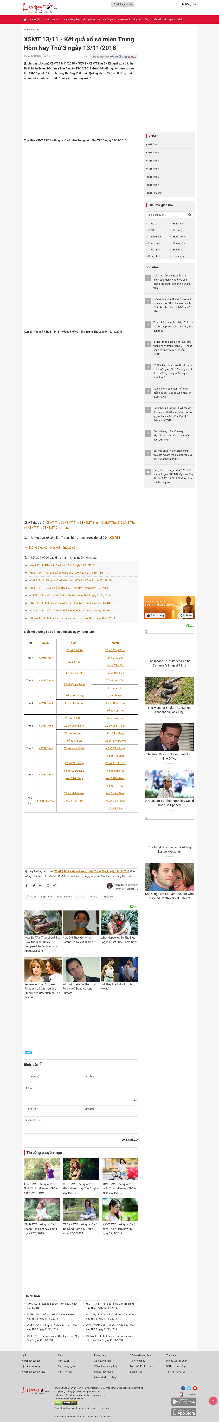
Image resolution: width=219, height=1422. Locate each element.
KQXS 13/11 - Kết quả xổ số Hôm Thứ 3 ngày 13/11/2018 (62, 565)
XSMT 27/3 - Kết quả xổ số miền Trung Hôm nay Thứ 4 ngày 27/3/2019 (119, 1229)
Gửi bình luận (129, 1139)
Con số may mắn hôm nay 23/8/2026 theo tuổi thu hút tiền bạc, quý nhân (171, 435)
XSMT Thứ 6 (152, 177)
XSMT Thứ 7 (152, 185)
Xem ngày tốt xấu (31, 1360)
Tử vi (46, 19)
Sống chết (154, 256)
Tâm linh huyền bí (175, 1371)
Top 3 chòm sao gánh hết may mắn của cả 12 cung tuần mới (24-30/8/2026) (172, 392)
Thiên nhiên (155, 236)
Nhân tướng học (106, 19)
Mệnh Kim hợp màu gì (105, 1377)
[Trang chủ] (25, 19)
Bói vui (55, 19)
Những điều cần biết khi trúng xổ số (51, 547)
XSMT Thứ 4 (152, 160)
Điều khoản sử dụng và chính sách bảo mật (86, 1416)
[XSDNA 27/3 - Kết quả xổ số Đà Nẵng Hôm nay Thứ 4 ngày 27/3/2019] (81, 1209)
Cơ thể (152, 230)
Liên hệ (111, 1416)
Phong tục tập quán (176, 1360)
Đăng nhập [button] (191, 4)
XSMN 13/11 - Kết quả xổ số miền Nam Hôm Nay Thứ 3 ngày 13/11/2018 (71, 580)
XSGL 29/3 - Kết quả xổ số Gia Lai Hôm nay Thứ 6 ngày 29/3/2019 (80, 1188)
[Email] (48, 886)
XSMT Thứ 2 (152, 144)
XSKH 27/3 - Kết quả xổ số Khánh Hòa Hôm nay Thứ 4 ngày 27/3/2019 (40, 1229)
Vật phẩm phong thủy (105, 1366)
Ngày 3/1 (108, 896)
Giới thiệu (58, 1416)
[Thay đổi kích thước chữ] (85, 56)
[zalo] (41, 886)
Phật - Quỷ (154, 243)
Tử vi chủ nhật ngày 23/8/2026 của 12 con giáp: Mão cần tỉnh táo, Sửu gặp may (173, 326)
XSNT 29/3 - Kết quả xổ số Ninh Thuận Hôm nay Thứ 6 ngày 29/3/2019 (41, 1188)
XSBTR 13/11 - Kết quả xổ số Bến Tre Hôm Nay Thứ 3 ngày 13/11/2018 (70, 595)
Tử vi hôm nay (137, 1360)
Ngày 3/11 (95, 896)
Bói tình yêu (136, 1371)
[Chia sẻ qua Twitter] (34, 886)
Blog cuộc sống (141, 19)
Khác (180, 19)
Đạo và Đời (124, 19)
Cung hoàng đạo (71, 19)
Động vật (178, 223)
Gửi (136, 1100)
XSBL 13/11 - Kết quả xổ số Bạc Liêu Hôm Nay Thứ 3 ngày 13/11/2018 (69, 588)
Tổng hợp (178, 256)
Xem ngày (35, 19)
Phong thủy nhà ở (103, 1371)
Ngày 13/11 (46, 896)
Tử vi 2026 (63, 1360)
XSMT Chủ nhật (154, 193)
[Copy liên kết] (54, 886)
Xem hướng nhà (102, 1360)
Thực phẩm (154, 249)
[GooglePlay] (183, 1405)
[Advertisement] (74, 103)
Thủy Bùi (119, 885)
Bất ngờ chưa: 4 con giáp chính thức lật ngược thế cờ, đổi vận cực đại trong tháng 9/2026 (172, 455)
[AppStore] (183, 1415)
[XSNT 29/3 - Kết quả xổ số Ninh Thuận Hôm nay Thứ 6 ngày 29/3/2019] (42, 1169)
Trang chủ (29, 29)
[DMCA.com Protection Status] (66, 1404)
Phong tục (169, 19)
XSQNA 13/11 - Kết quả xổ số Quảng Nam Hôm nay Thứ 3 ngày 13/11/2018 (72, 618)
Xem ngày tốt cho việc (33, 1371)
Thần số (156, 19)
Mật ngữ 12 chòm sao (141, 1366)
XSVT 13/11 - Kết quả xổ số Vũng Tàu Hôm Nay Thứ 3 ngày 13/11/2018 (70, 603)
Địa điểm (178, 249)
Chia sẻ (187, 615)
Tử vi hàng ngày (66, 1366)
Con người (179, 243)
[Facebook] (182, 1389)
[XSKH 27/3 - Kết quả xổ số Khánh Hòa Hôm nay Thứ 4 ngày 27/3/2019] (42, 1209)
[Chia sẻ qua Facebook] (26, 886)
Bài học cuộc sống (176, 1366)
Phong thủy (89, 19)
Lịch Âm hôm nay (31, 1366)
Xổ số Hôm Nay (64, 896)
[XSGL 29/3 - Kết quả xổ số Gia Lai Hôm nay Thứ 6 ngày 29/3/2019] (81, 1169)
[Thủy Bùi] (110, 886)
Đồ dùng (177, 230)
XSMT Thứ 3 (152, 152)
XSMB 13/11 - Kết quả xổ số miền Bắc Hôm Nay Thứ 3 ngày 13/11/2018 (70, 572)
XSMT (40, 29)
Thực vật (153, 223)
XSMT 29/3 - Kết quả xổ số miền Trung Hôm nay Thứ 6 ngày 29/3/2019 (119, 1188)
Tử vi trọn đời (65, 1371)
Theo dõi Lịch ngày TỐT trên (105, 56)
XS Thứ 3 (80, 896)
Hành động (179, 236)
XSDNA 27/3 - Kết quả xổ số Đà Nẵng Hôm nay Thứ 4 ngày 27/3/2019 (80, 1229)
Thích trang (157, 615)
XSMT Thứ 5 (152, 168)
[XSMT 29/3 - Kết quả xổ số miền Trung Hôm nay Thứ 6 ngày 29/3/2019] (120, 1169)
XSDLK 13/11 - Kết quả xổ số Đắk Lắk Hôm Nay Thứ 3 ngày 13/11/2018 (70, 610)
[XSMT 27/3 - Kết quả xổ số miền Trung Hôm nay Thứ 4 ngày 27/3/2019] (120, 1209)
